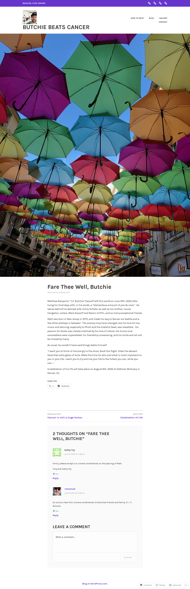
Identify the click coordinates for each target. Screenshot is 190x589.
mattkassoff (64, 292)
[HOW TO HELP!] (149, 3)
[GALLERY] (160, 3)
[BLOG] (154, 3)
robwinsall (70, 489)
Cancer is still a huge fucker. (65, 416)
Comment (127, 557)
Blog (151, 18)
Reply (55, 478)
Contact (163, 22)
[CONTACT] (165, 3)
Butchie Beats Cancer (56, 27)
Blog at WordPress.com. (95, 583)
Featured (51, 292)
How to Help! (137, 18)
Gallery (163, 18)
